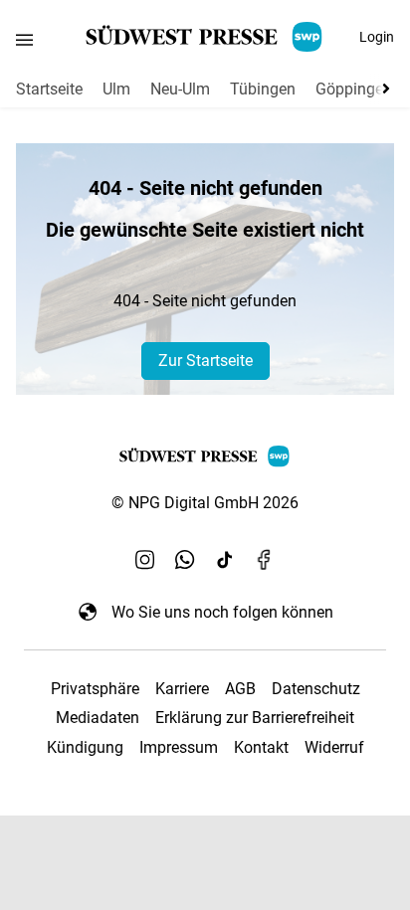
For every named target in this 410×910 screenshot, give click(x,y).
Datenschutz (316, 688)
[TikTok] (225, 560)
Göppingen (353, 89)
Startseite (49, 89)
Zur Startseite (205, 360)
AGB (240, 688)
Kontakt (261, 747)
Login (376, 37)
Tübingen (263, 89)
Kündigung (85, 747)
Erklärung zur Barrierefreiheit (254, 717)
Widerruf (334, 747)
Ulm (116, 89)
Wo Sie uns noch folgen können (222, 612)
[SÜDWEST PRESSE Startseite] (205, 37)
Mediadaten (97, 717)
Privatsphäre (95, 688)
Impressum (178, 747)
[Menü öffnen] (24, 39)
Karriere (182, 688)
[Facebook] (265, 560)
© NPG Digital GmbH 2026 (205, 502)
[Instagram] (145, 560)
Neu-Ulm (180, 89)
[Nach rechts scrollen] (382, 88)
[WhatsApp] (185, 560)
